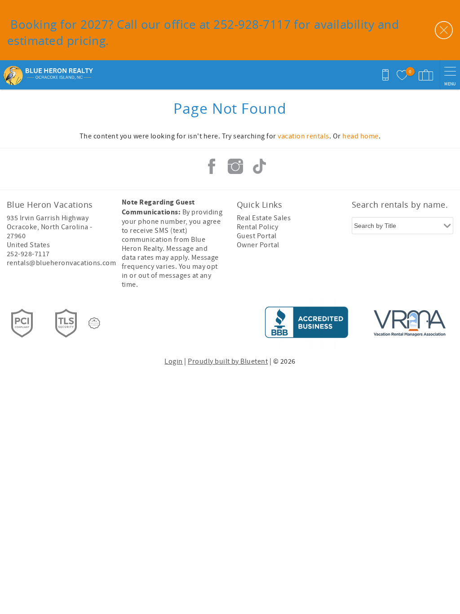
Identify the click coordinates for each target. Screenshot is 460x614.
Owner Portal (258, 244)
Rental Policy (257, 226)
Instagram (235, 166)
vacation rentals (303, 136)
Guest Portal (257, 235)
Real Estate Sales (264, 218)
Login (173, 361)
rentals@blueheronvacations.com (61, 262)
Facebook (212, 166)
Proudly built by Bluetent (228, 361)
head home (360, 136)
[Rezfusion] (94, 323)
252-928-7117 (28, 253)
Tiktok (259, 166)
